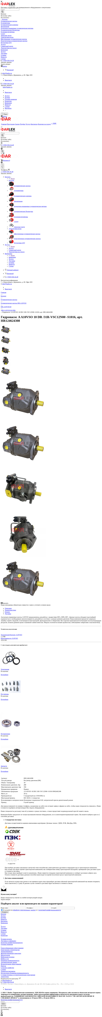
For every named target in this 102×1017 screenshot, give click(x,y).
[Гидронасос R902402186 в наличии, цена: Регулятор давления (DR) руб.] (23, 466)
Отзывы (3, 930)
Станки (3, 969)
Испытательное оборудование (11, 964)
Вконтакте (8, 80)
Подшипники (5, 734)
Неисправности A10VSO (9, 638)
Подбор (3, 917)
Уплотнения (5, 669)
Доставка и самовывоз (8, 941)
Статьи (3, 934)
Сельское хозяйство (7, 968)
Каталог (11, 180)
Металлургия (5, 955)
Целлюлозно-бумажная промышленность (15, 973)
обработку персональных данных (24, 910)
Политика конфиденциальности (12, 942)
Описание (8, 608)
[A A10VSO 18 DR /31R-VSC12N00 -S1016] (23, 421)
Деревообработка (7, 951)
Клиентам (4, 935)
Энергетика (5, 977)
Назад (13, 178)
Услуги (11, 248)
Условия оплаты (6, 939)
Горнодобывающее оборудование (12, 948)
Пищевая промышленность (10, 960)
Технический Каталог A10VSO (11, 635)
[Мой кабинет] (2, 149)
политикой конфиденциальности (49, 910)
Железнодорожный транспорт (11, 953)
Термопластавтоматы (8, 971)
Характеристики (10, 610)
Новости (4, 919)
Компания (12, 257)
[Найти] (2, 12)
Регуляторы (5, 694)
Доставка (8, 614)
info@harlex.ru (7, 73)
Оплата (7, 612)
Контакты (4, 921)
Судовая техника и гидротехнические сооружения (18, 975)
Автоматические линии (9, 962)
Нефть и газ (5, 959)
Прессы (3, 966)
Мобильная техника (7, 957)
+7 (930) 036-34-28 (7, 60)
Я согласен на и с (32, 910)
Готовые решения (7, 944)
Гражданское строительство (10, 950)
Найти (3, 1004)
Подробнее (4, 675)
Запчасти (4, 766)
